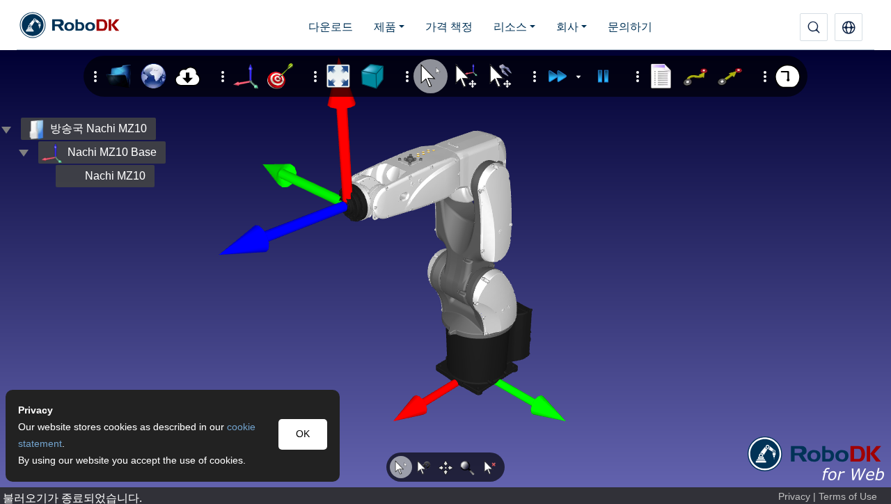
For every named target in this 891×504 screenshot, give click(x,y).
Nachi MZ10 (115, 176)
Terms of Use (848, 496)
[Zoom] (468, 467)
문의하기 (630, 27)
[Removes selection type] (490, 467)
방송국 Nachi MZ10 (98, 128)
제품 (385, 27)
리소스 (510, 27)
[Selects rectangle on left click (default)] (401, 467)
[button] (848, 27)
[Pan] (445, 467)
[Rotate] (423, 467)
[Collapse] (23, 152)
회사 (567, 27)
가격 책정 (449, 27)
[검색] (814, 27)
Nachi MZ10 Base (112, 152)
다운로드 (330, 27)
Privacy (794, 496)
